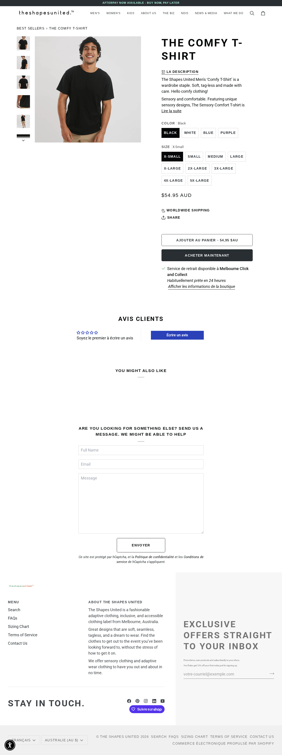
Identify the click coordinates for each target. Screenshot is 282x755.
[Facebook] (129, 701)
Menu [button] (13, 602)
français (21, 740)
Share (173, 217)
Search (14, 609)
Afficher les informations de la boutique (201, 286)
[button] (95, 13)
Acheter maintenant (207, 255)
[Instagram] (146, 701)
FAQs (12, 618)
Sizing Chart (18, 626)
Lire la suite (171, 111)
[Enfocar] (43, 134)
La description (183, 72)
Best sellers (31, 28)
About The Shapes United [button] (115, 602)
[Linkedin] (154, 701)
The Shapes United (119, 736)
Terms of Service (22, 635)
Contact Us (17, 643)
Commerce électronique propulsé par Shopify (223, 743)
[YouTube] (163, 701)
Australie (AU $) (61, 740)
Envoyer (141, 545)
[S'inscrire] (270, 673)
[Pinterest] (137, 701)
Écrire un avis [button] (177, 335)
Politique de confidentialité (154, 557)
